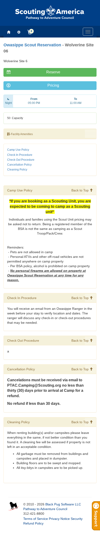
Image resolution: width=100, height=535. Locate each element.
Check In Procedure (19, 155)
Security (77, 519)
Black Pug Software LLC (63, 504)
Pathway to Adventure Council (45, 509)
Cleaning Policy (17, 169)
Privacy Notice (59, 519)
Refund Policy (33, 523)
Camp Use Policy (18, 149)
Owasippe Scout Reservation (32, 45)
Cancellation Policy (19, 164)
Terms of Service (35, 519)
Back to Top (80, 190)
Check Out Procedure (20, 159)
